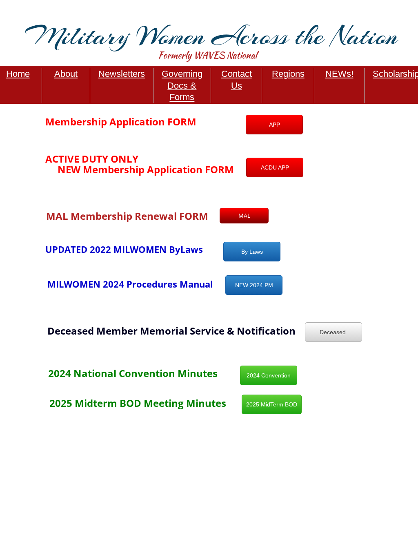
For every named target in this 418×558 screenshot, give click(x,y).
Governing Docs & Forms (182, 85)
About (66, 74)
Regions (288, 74)
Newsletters (121, 74)
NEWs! (339, 74)
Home (18, 74)
